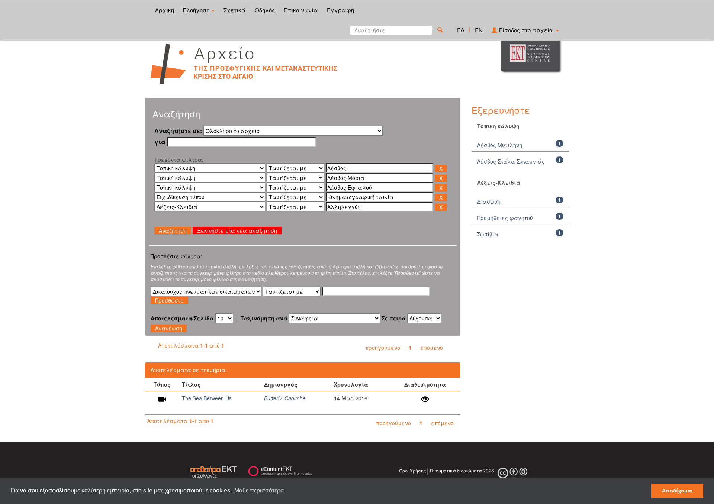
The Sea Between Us (207, 398)
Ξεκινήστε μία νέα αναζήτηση (237, 230)
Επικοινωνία (301, 10)
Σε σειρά (394, 318)
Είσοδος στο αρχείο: (526, 30)
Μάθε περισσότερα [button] (259, 490)
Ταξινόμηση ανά (264, 318)
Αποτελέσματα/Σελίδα (182, 318)
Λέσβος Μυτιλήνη (499, 145)
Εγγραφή (340, 10)
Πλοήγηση (197, 10)
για (159, 142)
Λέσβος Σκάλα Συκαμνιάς (511, 161)
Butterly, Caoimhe (285, 398)
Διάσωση (489, 201)
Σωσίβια (487, 234)
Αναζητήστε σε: (178, 131)
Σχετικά (234, 10)
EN (479, 30)
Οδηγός (265, 10)
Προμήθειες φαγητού (505, 218)
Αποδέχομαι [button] (677, 491)
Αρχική (164, 10)
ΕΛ (460, 30)
